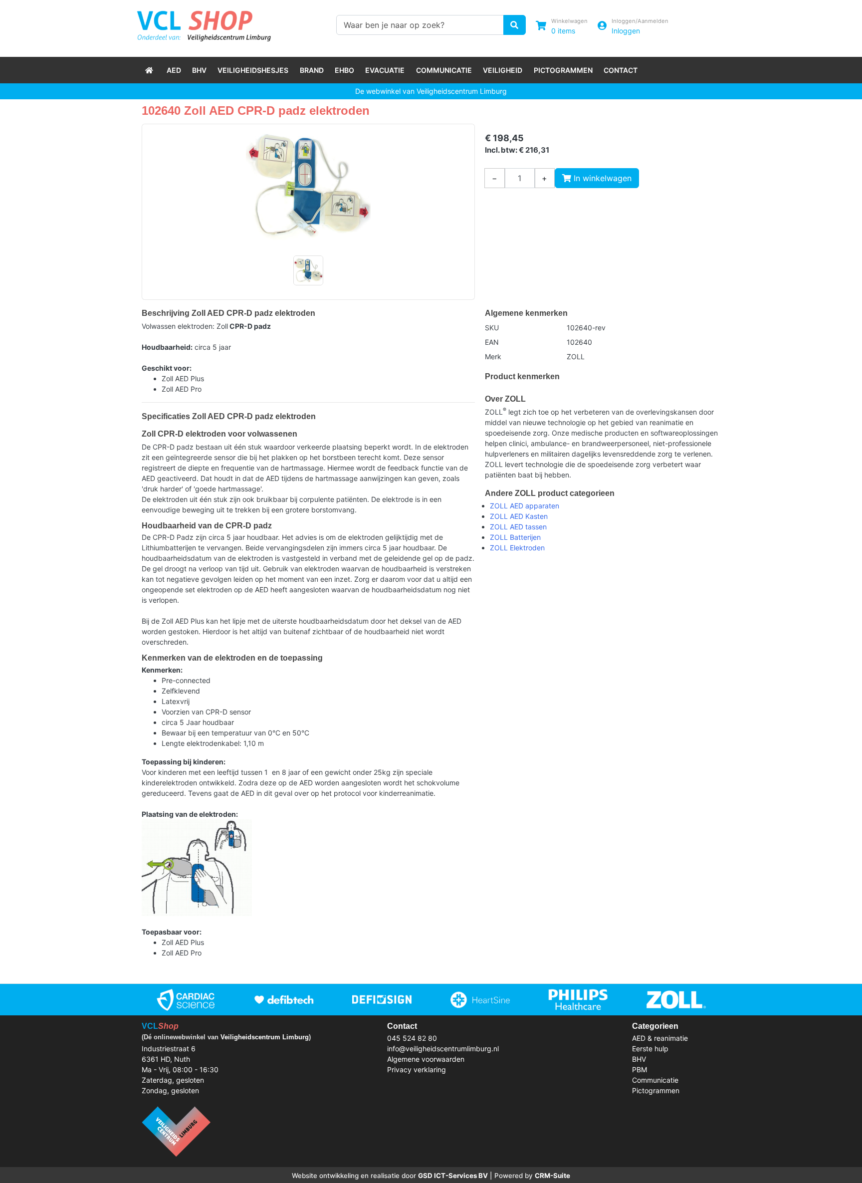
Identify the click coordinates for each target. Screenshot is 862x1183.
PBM (639, 1069)
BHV (199, 70)
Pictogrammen (563, 70)
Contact (621, 70)
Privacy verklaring (416, 1069)
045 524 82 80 (412, 1038)
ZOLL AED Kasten (519, 516)
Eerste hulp (650, 1048)
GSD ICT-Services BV (453, 1176)
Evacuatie (385, 70)
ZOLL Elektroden (517, 547)
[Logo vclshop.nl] (204, 23)
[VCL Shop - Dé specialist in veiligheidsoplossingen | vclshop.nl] (150, 70)
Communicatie (444, 70)
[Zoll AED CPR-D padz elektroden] (308, 186)
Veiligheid (502, 70)
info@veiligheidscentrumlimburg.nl (443, 1048)
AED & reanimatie (660, 1038)
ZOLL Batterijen (515, 537)
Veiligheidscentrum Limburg (264, 1037)
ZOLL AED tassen (518, 526)
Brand (312, 70)
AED (174, 70)
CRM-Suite (552, 1176)
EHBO (344, 70)
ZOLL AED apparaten (524, 505)
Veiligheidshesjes (252, 70)
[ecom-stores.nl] (176, 1130)
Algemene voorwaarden (425, 1059)
